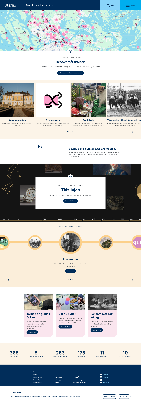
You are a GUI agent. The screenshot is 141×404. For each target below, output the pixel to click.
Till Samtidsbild (65, 327)
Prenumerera (96, 330)
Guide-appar (58, 380)
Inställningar (109, 396)
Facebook (106, 374)
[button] (67, 131)
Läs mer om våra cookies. (73, 396)
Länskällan (70, 271)
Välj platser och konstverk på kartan (70, 73)
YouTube (106, 382)
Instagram (106, 377)
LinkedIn (105, 380)
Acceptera (124, 396)
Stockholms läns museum (40, 5)
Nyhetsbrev (58, 377)
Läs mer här (32, 332)
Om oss (35, 372)
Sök (112, 5)
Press (75, 377)
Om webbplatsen (38, 380)
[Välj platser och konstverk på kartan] (70, 30)
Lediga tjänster (37, 377)
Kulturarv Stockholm (79, 382)
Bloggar (57, 382)
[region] (70, 395)
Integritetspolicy (38, 382)
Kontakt (35, 374)
